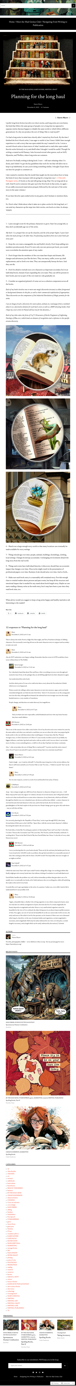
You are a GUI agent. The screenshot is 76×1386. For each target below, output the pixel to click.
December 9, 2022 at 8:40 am (24, 845)
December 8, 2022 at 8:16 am (21, 652)
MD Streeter (15, 722)
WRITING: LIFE (12, 1305)
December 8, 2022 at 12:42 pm (21, 724)
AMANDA (10, 1174)
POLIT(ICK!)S (12, 1262)
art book (10, 1178)
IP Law (9, 1231)
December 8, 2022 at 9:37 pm (21, 865)
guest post (10, 1226)
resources (10, 1272)
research (45, 1098)
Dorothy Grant (10, 1103)
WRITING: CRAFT (51, 89)
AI (8, 1169)
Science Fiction (12, 1281)
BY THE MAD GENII (26, 89)
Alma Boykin (11, 1171)
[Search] (74, 6)
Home (12, 22)
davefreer (8, 1027)
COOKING (11, 1200)
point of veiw (11, 1260)
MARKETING (38, 1098)
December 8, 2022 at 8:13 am (21, 634)
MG (8, 1250)
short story (10, 1289)
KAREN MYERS (38, 89)
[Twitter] (35, 1)
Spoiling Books (10, 1154)
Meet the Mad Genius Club (28, 22)
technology (10, 1291)
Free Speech (11, 1217)
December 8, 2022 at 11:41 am (25, 667)
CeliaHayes (15, 784)
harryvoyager (19, 665)
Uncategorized (12, 1293)
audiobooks (11, 1181)
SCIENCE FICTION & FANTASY (24, 1022)
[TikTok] (41, 1)
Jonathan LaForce (13, 1234)
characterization (12, 1198)
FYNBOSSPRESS (24, 1098)
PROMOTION (12, 1265)
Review (9, 1274)
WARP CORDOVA (13, 1296)
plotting (9, 1257)
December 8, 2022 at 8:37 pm (27, 710)
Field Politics (11, 1214)
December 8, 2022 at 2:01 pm (24, 757)
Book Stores (11, 1186)
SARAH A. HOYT (13, 1277)
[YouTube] (44, 1)
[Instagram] (38, 1)
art (8, 1176)
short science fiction (13, 1286)
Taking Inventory (63, 1335)
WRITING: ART (12, 1301)
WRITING (10, 1298)
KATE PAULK (12, 1238)
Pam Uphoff (15, 863)
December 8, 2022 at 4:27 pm (21, 787)
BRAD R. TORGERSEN (15, 1188)
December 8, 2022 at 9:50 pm (24, 775)
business (10, 1190)
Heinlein (10, 1229)
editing (9, 1210)
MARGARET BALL (13, 1243)
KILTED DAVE (12, 1241)
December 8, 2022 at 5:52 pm (21, 815)
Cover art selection (13, 1202)
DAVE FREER (10, 1022)
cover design (11, 1205)
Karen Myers (38, 104)
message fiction (12, 1248)
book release (11, 1183)
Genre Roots (11, 1224)
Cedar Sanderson (11, 1157)
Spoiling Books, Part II (13, 1100)
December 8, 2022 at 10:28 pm (25, 897)
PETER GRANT (12, 1255)
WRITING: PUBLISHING (55, 1098)
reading (9, 1267)
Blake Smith (60, 1338)
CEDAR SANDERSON (12, 1152)
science (9, 1279)
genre (31, 1098)
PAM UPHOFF (12, 1253)
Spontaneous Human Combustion (17, 1025)
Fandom (10, 1212)
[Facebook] (31, 1)
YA (8, 1310)
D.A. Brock (14, 813)
